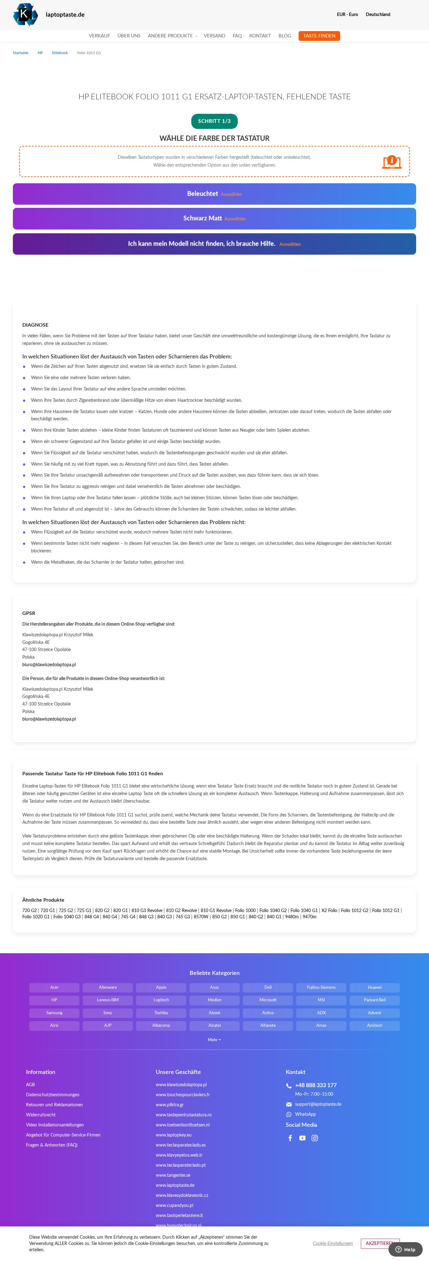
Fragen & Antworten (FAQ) (52, 1145)
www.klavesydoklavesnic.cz (182, 1195)
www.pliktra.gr (170, 1105)
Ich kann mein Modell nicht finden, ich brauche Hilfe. (214, 244)
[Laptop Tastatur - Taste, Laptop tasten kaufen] (25, 15)
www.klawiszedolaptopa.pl (181, 1085)
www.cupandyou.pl (174, 1205)
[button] (350, 15)
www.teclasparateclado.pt (181, 1165)
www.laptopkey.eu (174, 1135)
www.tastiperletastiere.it (179, 1216)
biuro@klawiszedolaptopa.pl (49, 665)
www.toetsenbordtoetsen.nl (182, 1125)
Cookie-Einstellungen (333, 1244)
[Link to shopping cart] (399, 14)
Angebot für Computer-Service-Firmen (63, 1135)
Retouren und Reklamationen (54, 1105)
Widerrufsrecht (41, 1115)
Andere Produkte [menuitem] (170, 36)
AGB (30, 1085)
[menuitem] (99, 36)
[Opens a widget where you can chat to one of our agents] (405, 1250)
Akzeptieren (380, 1244)
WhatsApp (305, 1114)
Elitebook (60, 53)
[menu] (214, 36)
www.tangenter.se (173, 1175)
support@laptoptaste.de (318, 1104)
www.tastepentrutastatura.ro (184, 1115)
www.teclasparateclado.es (181, 1145)
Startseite (21, 53)
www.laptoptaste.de (175, 1185)
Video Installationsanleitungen (55, 1125)
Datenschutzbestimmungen (52, 1095)
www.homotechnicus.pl (178, 1226)
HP (41, 53)
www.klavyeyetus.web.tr (179, 1155)
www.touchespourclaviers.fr (183, 1095)
